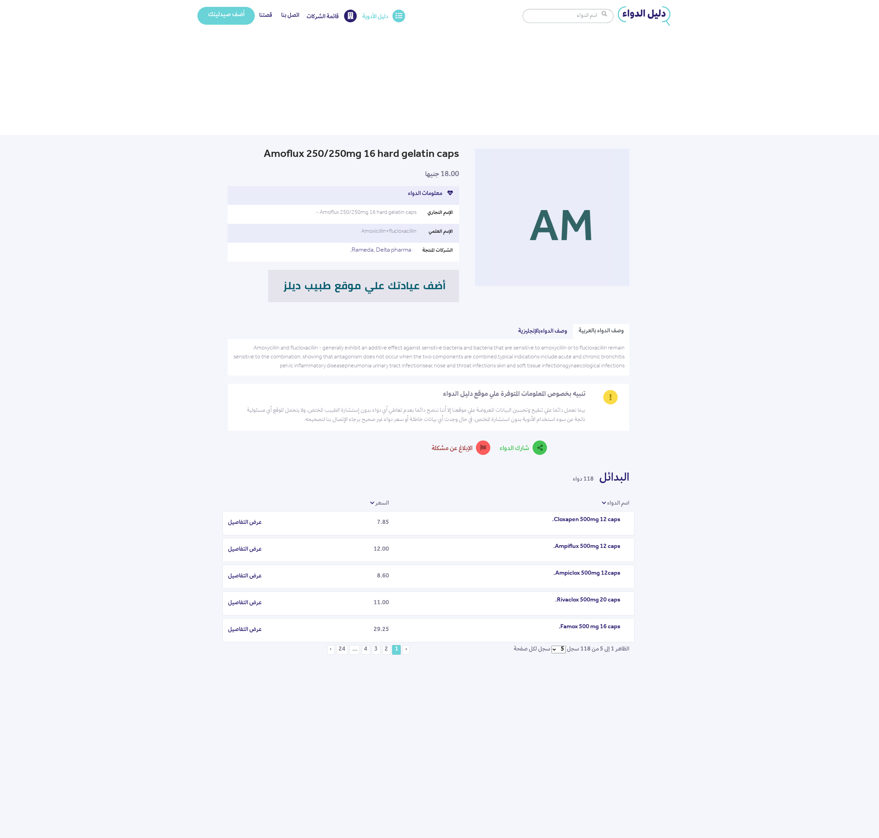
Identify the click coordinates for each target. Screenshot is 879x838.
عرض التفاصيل (245, 523)
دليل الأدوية (375, 17)
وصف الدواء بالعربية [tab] (601, 331)
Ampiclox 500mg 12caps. (586, 574)
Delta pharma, (380, 251)
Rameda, (363, 251)
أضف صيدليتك (226, 15)
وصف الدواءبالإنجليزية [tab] (542, 332)
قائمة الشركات (323, 17)
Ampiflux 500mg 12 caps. (586, 547)
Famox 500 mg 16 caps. (589, 627)
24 (342, 649)
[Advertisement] (439, 83)
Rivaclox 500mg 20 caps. (587, 600)
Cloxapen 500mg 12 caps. (586, 520)
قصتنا (265, 16)
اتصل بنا (290, 16)
